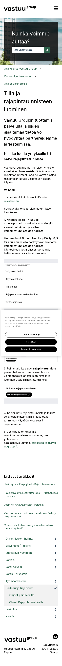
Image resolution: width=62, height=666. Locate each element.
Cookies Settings (31, 334)
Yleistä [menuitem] (10, 616)
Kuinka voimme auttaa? (31, 37)
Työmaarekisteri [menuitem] (16, 581)
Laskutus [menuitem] (11, 609)
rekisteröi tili (11, 201)
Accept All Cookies (31, 349)
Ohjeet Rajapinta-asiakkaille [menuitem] (26, 602)
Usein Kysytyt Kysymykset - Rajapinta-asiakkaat (30, 484)
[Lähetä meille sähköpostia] (55, 636)
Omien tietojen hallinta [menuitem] (19, 538)
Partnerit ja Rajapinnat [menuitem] (19, 588)
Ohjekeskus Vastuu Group (20, 68)
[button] (55, 538)
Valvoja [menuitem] (10, 560)
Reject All (31, 342)
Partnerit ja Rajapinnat (18, 76)
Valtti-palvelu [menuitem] (14, 567)
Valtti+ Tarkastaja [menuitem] (16, 574)
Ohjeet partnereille (15, 83)
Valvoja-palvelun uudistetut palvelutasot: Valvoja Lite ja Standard (30, 515)
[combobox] (28, 50)
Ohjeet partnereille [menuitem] (21, 595)
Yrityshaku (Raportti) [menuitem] (19, 545)
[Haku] (47, 50)
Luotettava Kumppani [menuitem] (19, 552)
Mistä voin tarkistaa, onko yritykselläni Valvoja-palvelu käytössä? (29, 527)
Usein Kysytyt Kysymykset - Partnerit (23, 504)
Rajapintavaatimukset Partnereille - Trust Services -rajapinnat (31, 494)
